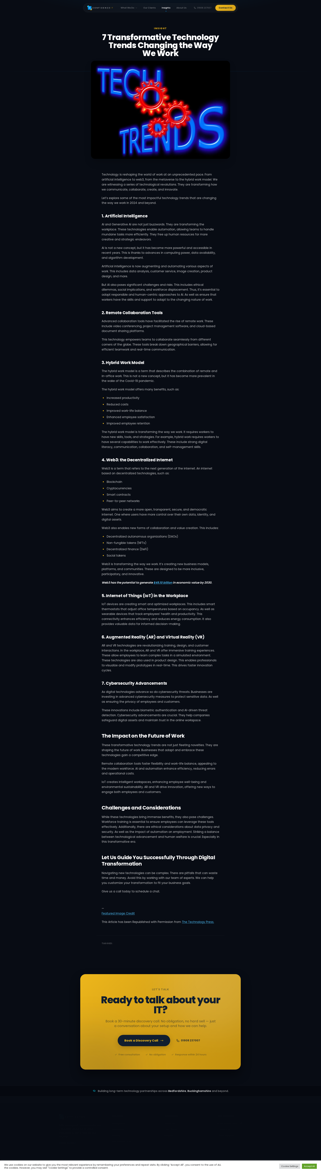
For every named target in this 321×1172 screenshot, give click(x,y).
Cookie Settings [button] (289, 1166)
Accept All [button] (309, 1166)
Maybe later (160, 619)
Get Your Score (158, 611)
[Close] (191, 552)
